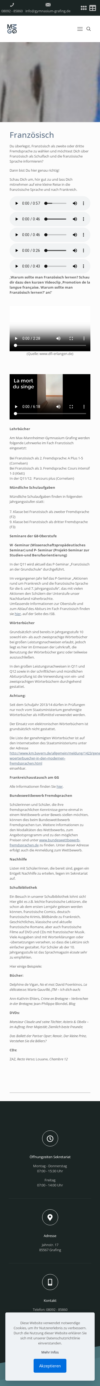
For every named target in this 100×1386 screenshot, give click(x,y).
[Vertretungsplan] (92, 8)
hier (18, 613)
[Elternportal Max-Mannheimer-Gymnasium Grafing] (84, 8)
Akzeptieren (50, 1365)
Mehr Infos (50, 1352)
